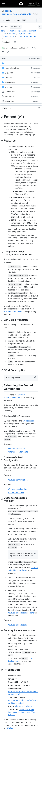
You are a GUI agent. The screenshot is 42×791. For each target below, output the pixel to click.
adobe (8, 11)
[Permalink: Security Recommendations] (2, 630)
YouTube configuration (18, 480)
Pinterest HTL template (18, 452)
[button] (35, 377)
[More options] (40, 26)
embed (33, 36)
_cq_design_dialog (12, 68)
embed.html (9, 101)
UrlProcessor (28, 421)
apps (30, 33)
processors (9, 87)
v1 (4, 39)
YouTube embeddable (17, 625)
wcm (12, 36)
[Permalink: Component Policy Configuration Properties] (2, 253)
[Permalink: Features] (2, 140)
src (5, 33)
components (22, 36)
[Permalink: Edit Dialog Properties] (2, 319)
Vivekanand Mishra (23, 706)
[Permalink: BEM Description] (2, 370)
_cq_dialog (9, 73)
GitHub (10, 728)
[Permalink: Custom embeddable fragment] (2, 499)
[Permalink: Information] (2, 669)
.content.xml (9, 92)
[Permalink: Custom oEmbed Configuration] (2, 458)
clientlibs (8, 77)
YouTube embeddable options (21, 613)
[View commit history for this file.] (8, 51)
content (32, 31)
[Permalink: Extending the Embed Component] (2, 387)
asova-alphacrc (12, 48)
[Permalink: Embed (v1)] (2, 116)
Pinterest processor (16, 448)
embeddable (10, 82)
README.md (9, 96)
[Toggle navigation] (3, 3)
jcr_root (21, 33)
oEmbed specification (17, 489)
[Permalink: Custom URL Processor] (2, 416)
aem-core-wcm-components (16, 14)
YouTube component (13, 311)
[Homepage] (21, 4)
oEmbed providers (16, 492)
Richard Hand (24, 712)
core (5, 36)
